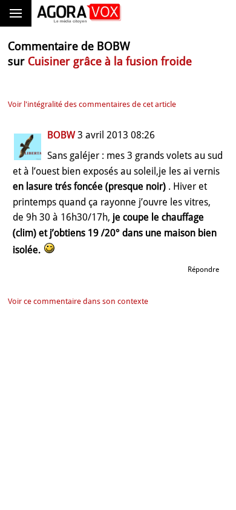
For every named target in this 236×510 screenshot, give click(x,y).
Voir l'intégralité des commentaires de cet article (92, 104)
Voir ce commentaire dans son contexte (78, 301)
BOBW (61, 135)
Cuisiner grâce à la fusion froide (110, 61)
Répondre (203, 269)
